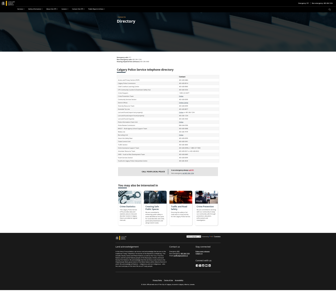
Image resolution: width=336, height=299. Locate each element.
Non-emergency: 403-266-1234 (322, 3)
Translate (217, 236)
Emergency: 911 (303, 3)
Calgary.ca (199, 254)
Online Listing (183, 103)
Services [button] (20, 9)
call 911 (191, 170)
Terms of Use (168, 280)
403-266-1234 (185, 254)
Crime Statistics (127, 206)
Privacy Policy (157, 280)
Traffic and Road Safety (179, 208)
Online (181, 96)
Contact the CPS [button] (77, 9)
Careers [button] (64, 9)
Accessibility (179, 280)
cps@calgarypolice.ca (180, 256)
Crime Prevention (205, 206)
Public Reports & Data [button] (95, 9)
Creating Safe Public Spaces (152, 208)
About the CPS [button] (51, 9)
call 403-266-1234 (188, 173)
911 (178, 251)
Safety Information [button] (34, 9)
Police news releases (203, 251)
